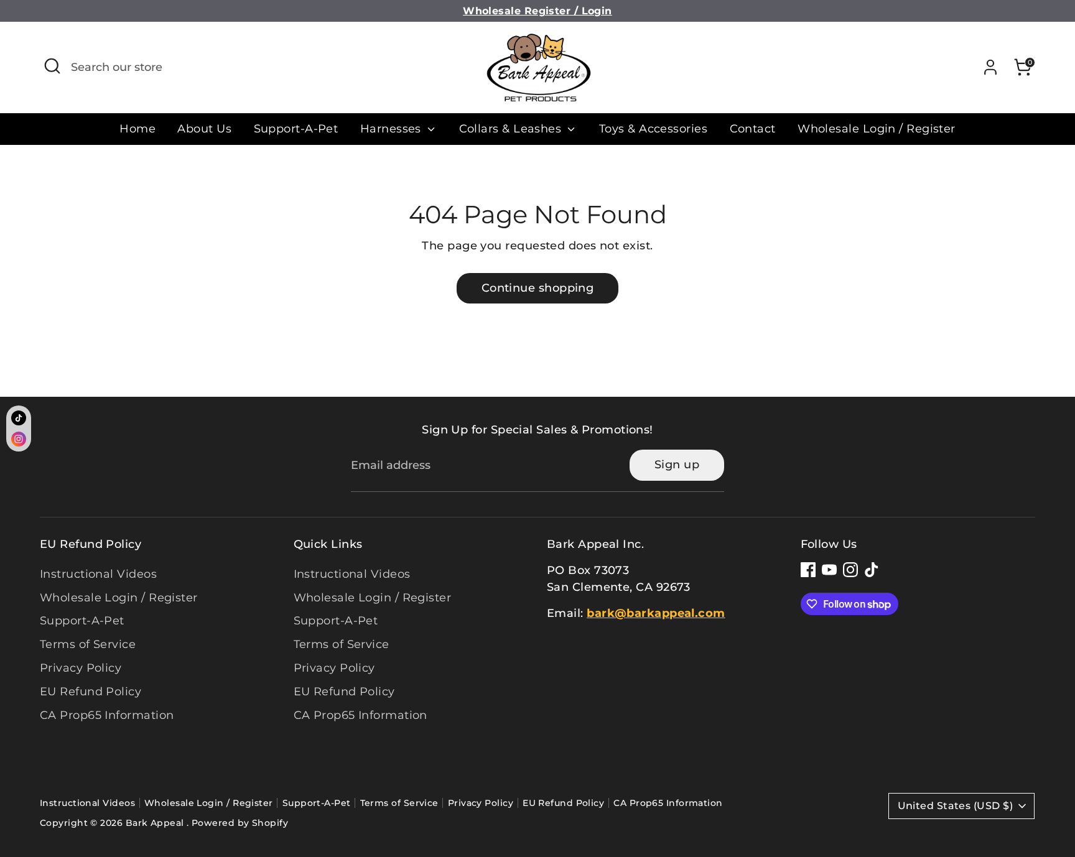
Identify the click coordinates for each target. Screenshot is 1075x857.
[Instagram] (850, 569)
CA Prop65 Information (107, 715)
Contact (753, 129)
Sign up (676, 464)
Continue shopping (538, 288)
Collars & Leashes (512, 129)
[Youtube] (829, 569)
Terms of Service (88, 644)
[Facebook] (808, 569)
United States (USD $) (955, 806)
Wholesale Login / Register (877, 129)
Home (137, 129)
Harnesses (392, 129)
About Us (204, 129)
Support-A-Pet (296, 129)
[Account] (990, 67)
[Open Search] (52, 65)
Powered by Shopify (240, 823)
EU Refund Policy (90, 691)
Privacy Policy (80, 668)
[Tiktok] (871, 569)
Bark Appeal (156, 823)
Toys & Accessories (653, 129)
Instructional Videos (98, 574)
